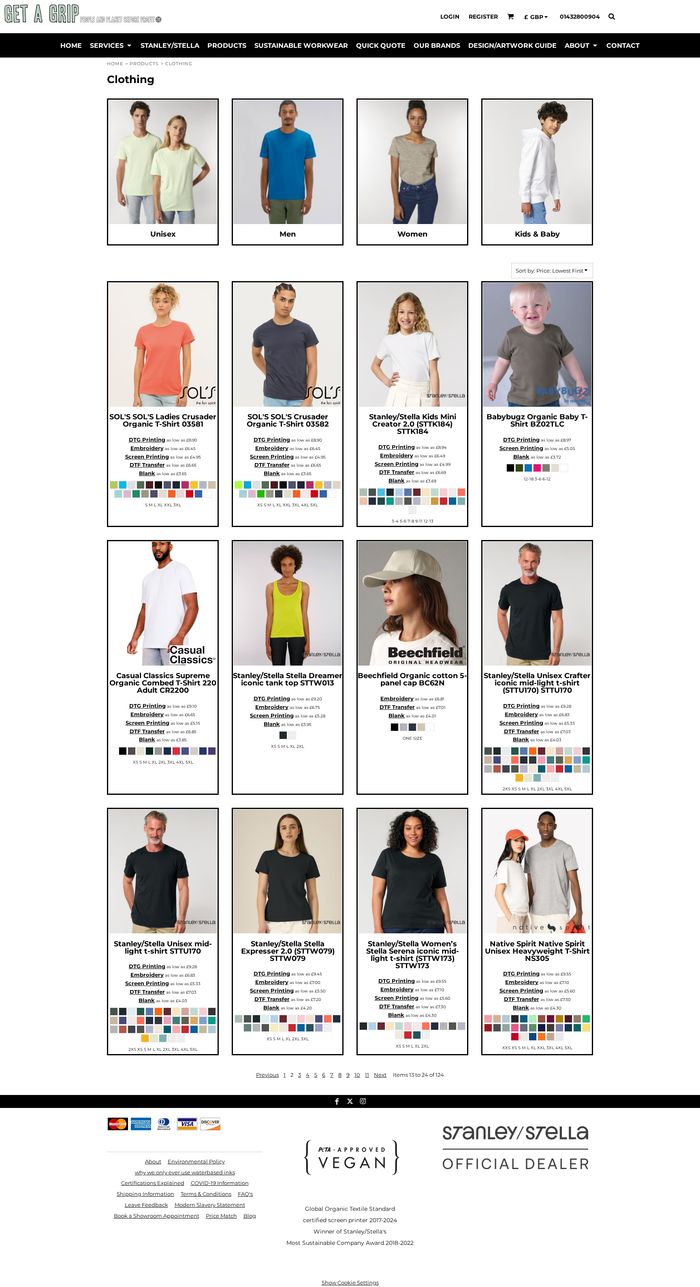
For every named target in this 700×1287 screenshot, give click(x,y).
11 (367, 1074)
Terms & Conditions (206, 1194)
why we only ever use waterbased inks (185, 1172)
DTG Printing (147, 439)
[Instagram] (363, 1101)
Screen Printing (147, 456)
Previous (267, 1074)
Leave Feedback (146, 1205)
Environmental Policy (196, 1161)
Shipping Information (145, 1194)
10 (357, 1074)
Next (380, 1074)
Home (115, 63)
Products (144, 63)
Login (449, 16)
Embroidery (147, 448)
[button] (510, 16)
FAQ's (245, 1194)
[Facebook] (337, 1101)
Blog (249, 1215)
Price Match (221, 1215)
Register (483, 16)
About (153, 1161)
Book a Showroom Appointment (156, 1215)
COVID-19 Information (220, 1183)
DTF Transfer (147, 464)
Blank (147, 473)
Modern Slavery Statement (210, 1205)
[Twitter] (350, 1101)
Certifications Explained (152, 1183)
